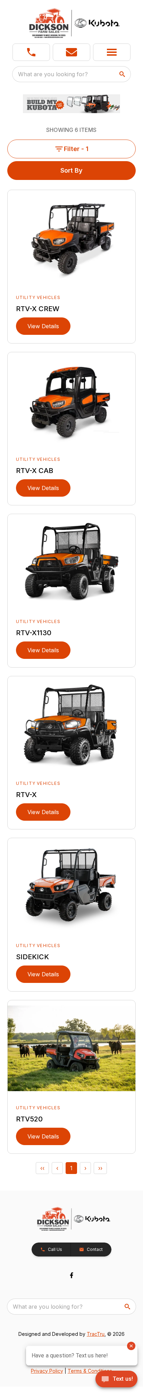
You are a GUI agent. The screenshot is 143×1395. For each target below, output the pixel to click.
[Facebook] (71, 1275)
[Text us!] (116, 1379)
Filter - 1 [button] (76, 148)
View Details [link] (43, 326)
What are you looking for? (53, 74)
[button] (31, 52)
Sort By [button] (71, 170)
